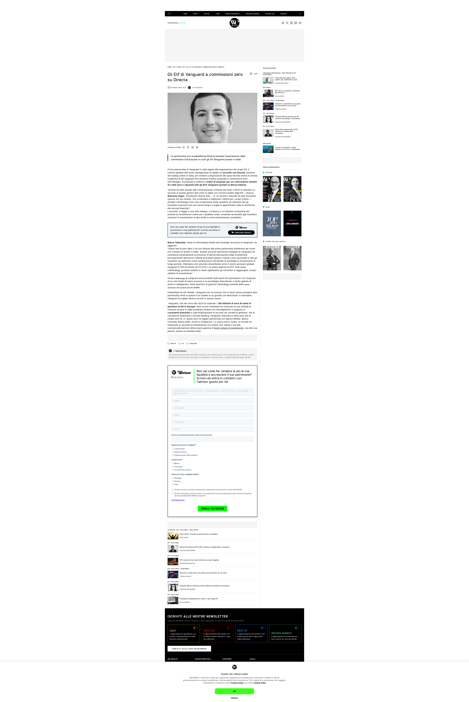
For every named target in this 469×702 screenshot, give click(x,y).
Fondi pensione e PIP (289, 73)
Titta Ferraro (197, 87)
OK (234, 691)
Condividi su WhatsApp (197, 147)
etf (183, 343)
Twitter (188, 147)
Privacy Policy (237, 683)
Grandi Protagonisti (233, 13)
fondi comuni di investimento (229, 328)
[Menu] (170, 14)
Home (185, 13)
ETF (183, 67)
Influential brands (252, 13)
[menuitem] (173, 23)
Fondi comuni (193, 530)
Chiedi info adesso (242, 232)
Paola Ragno (279, 96)
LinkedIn (192, 147)
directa (173, 343)
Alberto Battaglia (282, 83)
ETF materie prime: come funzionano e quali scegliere (199, 560)
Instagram (291, 22)
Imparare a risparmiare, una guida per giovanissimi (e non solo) (203, 573)
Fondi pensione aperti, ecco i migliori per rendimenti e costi (286, 79)
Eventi (195, 13)
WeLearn (283, 13)
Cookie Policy (260, 683)
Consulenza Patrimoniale (271, 73)
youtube (299, 22)
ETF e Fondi (177, 67)
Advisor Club (269, 13)
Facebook (282, 22)
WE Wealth (234, 23)
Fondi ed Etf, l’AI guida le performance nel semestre (199, 534)
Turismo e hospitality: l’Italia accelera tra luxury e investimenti (287, 148)
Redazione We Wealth (187, 563)
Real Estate (267, 143)
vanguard (193, 343)
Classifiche (171, 530)
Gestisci (234, 698)
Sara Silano (184, 537)
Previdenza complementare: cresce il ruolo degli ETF (199, 599)
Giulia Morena (185, 602)
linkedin (295, 22)
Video (218, 13)
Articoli (207, 13)
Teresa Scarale (185, 576)
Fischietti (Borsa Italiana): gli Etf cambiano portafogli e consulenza (204, 586)
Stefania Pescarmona (187, 550)
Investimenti (184, 568)
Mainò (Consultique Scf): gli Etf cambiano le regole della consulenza (204, 547)
